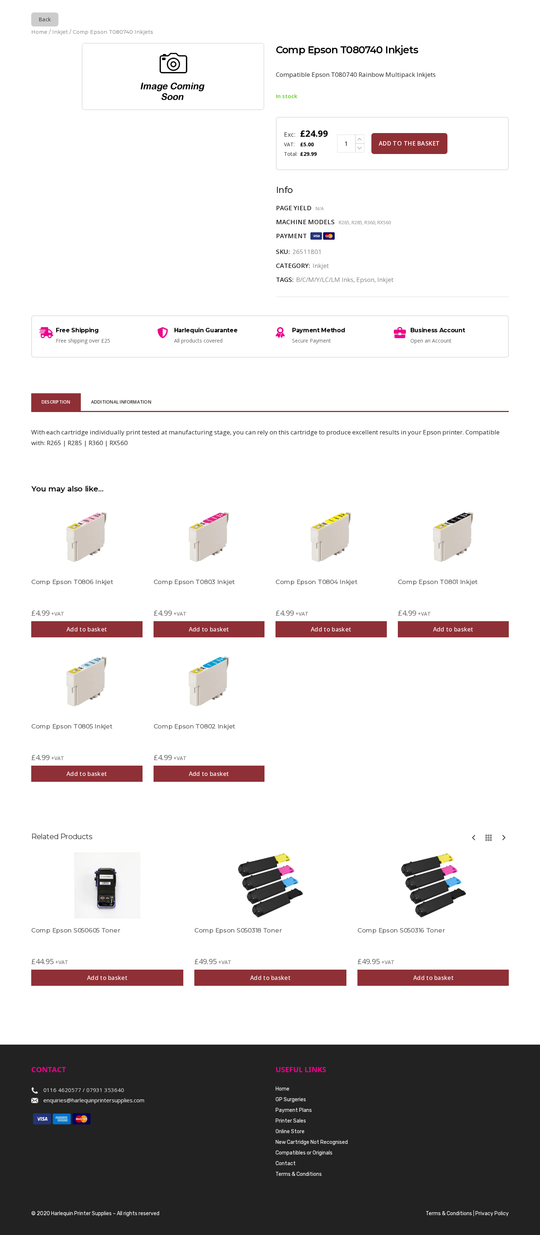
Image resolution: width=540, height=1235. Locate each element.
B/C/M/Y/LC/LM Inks (324, 279)
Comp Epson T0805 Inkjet (71, 726)
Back (45, 19)
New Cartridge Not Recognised (312, 1142)
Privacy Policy (492, 1213)
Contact (286, 1163)
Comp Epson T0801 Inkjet (438, 582)
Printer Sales (291, 1121)
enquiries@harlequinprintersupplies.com (93, 1100)
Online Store (290, 1131)
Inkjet (60, 32)
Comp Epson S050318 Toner (238, 930)
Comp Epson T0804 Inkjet (316, 582)
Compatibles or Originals (304, 1153)
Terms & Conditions (299, 1174)
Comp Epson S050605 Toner (75, 930)
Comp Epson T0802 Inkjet (194, 726)
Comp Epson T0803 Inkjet (194, 582)
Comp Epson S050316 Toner (401, 930)
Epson (365, 279)
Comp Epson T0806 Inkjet (72, 582)
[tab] (56, 402)
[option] (107, 919)
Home (39, 32)
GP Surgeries (291, 1099)
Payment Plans (294, 1110)
